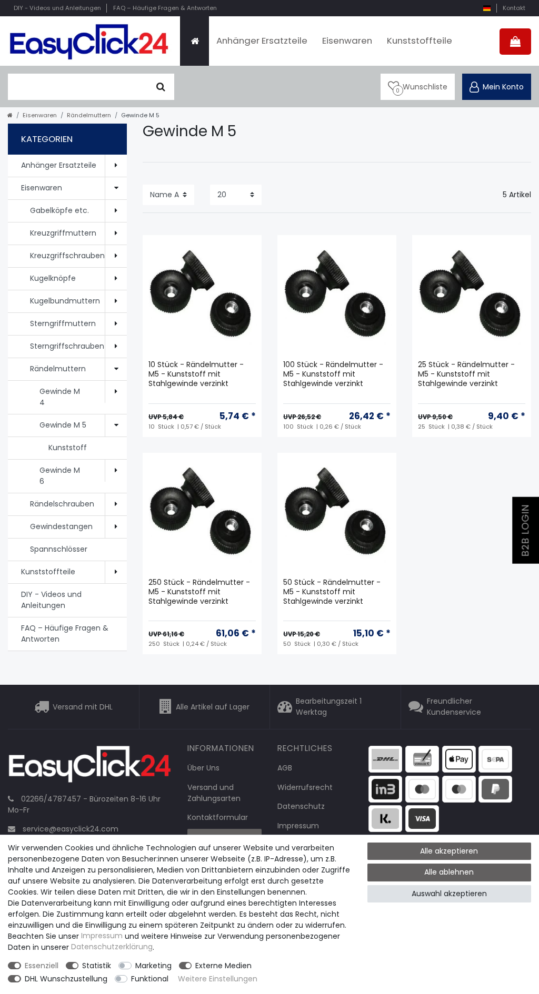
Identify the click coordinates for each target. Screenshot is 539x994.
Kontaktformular (217, 817)
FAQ (165, 8)
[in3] (385, 788)
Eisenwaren (347, 40)
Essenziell (41, 965)
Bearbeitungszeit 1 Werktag (329, 706)
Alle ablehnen (449, 872)
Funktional (149, 978)
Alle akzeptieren (449, 851)
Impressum (298, 825)
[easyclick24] (90, 767)
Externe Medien (223, 965)
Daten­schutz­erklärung (112, 947)
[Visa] (422, 817)
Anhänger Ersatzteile (261, 40)
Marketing (153, 965)
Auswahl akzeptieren (449, 893)
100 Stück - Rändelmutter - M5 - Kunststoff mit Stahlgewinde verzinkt (333, 374)
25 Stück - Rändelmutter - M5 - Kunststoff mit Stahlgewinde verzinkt (466, 374)
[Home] (194, 41)
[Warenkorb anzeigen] (515, 41)
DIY (57, 8)
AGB (284, 768)
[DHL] (385, 758)
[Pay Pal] (495, 788)
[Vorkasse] (422, 758)
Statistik (96, 965)
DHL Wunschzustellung (66, 978)
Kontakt (514, 8)
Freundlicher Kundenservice (454, 706)
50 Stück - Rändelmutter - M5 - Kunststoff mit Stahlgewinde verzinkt (332, 591)
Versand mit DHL (83, 707)
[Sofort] (385, 817)
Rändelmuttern (89, 115)
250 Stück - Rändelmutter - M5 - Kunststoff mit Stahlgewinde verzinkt (199, 591)
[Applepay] (459, 758)
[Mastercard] (459, 788)
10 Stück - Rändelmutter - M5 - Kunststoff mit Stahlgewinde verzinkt (196, 374)
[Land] (486, 8)
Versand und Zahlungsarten (214, 793)
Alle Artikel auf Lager (212, 707)
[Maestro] (422, 788)
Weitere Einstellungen (217, 978)
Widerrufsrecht (305, 787)
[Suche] (160, 87)
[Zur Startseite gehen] (10, 115)
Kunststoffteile (419, 40)
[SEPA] (495, 758)
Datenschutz (301, 806)
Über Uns (203, 768)
